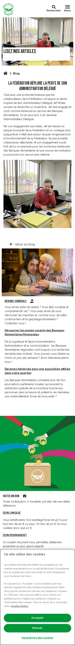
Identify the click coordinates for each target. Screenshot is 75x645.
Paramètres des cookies (37, 637)
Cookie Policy (19, 606)
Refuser (37, 627)
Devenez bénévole (16, 301)
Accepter (37, 617)
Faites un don (11, 496)
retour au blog (24, 244)
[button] (54, 7)
